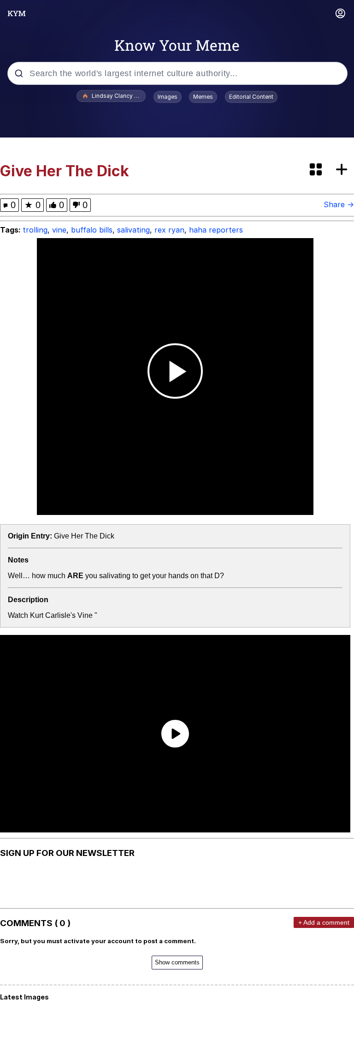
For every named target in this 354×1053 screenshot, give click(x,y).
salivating (133, 229)
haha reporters (216, 229)
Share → (339, 204)
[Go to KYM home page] (16, 13)
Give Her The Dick (84, 536)
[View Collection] (316, 170)
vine (59, 229)
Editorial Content (251, 96)
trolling (35, 229)
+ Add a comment (323, 922)
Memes (203, 96)
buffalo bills (91, 229)
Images (167, 96)
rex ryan (169, 229)
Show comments (177, 962)
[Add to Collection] (343, 170)
